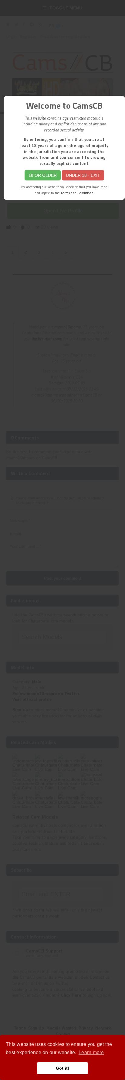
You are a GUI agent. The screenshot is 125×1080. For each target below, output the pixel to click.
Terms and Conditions (77, 193)
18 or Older (43, 175)
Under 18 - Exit (83, 175)
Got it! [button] (62, 1068)
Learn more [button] (91, 1052)
